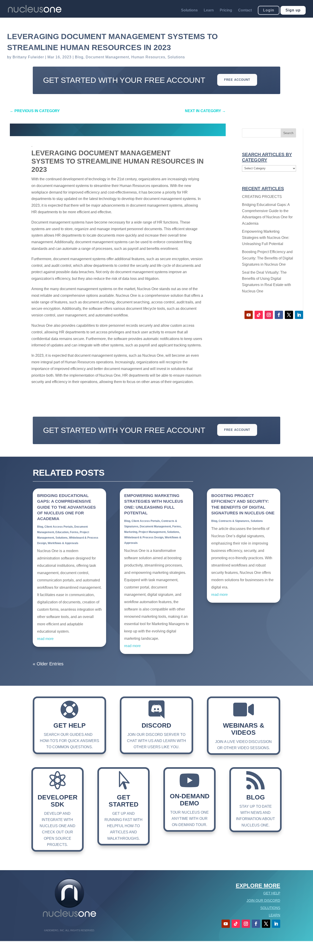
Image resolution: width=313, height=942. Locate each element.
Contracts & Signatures (234, 521)
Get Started (123, 801)
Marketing (130, 532)
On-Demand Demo (189, 800)
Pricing (226, 10)
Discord (156, 725)
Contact (245, 10)
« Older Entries (48, 663)
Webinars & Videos (243, 729)
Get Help (69, 725)
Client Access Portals (58, 526)
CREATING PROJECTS (262, 197)
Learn (209, 10)
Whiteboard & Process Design (143, 537)
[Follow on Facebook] (279, 315)
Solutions (189, 10)
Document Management (107, 57)
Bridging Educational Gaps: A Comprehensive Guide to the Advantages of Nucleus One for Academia (66, 507)
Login (268, 10)
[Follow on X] (289, 315)
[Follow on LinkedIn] (299, 315)
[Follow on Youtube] (248, 315)
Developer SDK (57, 801)
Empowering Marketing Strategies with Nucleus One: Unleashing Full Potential (265, 237)
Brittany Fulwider (28, 57)
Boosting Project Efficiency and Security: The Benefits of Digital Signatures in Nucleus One (267, 258)
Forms (74, 532)
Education (62, 532)
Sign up (293, 10)
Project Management (152, 532)
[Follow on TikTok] (259, 315)
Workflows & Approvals (63, 543)
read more (45, 639)
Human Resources (148, 57)
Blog (79, 57)
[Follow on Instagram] (269, 315)
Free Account (237, 79)
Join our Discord (263, 900)
